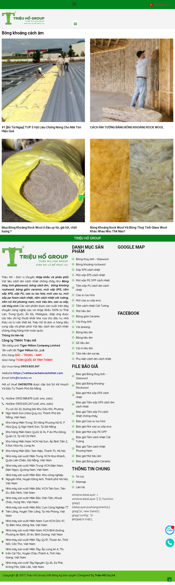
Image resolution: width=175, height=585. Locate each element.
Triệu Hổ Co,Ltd (105, 575)
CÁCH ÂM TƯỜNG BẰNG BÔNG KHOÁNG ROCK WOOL (127, 127)
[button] (74, 4)
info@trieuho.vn (21, 378)
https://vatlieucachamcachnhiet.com (38, 373)
